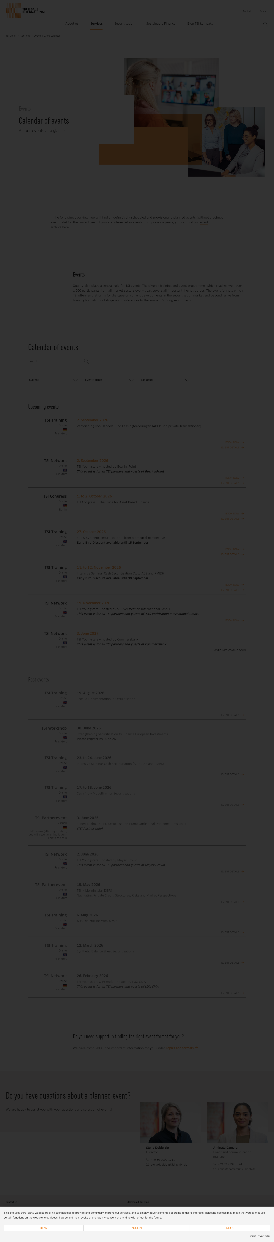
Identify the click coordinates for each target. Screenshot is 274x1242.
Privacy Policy (264, 1236)
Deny (44, 1228)
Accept (137, 1228)
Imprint (253, 1236)
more (230, 1228)
